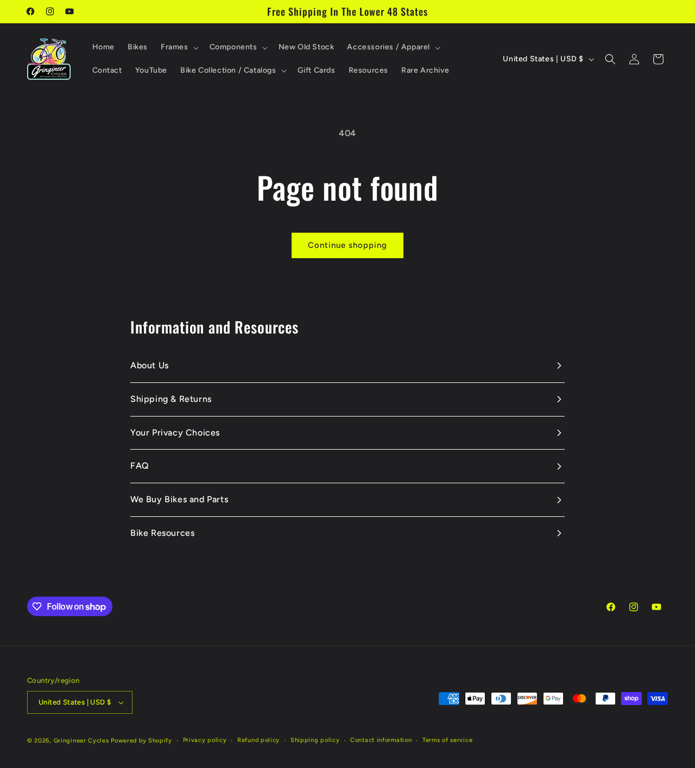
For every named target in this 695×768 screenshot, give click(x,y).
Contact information (381, 740)
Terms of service (447, 740)
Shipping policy (315, 740)
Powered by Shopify (141, 740)
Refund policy (258, 740)
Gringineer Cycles (81, 740)
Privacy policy (205, 740)
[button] (178, 47)
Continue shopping (347, 245)
